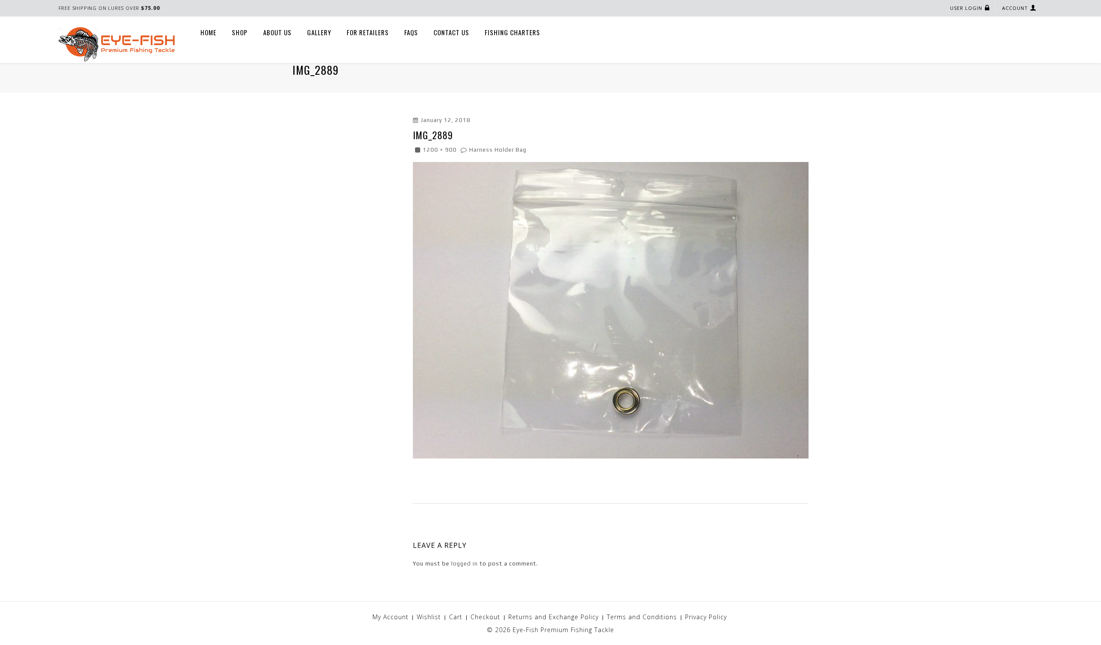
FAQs (411, 32)
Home (208, 32)
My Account (390, 617)
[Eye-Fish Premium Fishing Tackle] (116, 43)
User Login (966, 8)
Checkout (485, 617)
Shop (240, 32)
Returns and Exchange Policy (553, 617)
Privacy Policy (706, 617)
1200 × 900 (440, 150)
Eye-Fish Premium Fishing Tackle (563, 630)
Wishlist (429, 617)
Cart (455, 617)
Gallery (319, 32)
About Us (277, 32)
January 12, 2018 (446, 120)
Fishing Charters (512, 32)
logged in (464, 563)
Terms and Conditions (642, 617)
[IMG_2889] (611, 309)
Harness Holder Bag (497, 150)
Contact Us (451, 32)
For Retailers (368, 32)
